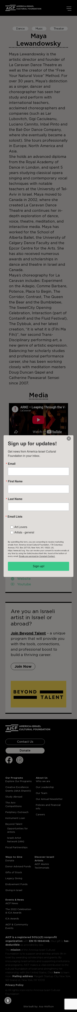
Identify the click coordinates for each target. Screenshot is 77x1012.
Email (11, 463)
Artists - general (24, 532)
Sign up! (38, 566)
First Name (15, 481)
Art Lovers (20, 527)
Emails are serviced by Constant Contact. (37, 556)
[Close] (68, 438)
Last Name (15, 498)
